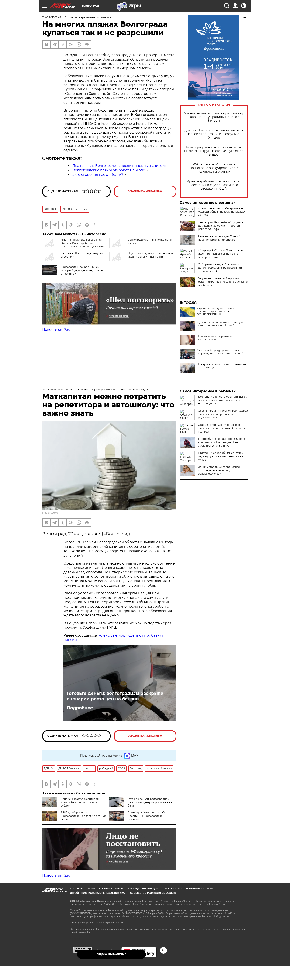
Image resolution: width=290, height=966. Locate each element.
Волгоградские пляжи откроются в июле (108, 170)
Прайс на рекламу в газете (106, 888)
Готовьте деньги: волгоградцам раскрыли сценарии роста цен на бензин (115, 696)
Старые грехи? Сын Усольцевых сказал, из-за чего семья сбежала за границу (222, 428)
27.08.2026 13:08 (52, 389)
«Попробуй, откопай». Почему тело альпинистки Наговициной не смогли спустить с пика (221, 442)
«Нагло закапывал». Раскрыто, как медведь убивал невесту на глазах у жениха (222, 212)
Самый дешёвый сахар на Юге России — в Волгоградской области (147, 816)
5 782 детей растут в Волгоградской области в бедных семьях (83, 816)
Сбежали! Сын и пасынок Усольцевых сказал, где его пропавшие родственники (223, 414)
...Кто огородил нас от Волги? (97, 175)
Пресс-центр (173, 888)
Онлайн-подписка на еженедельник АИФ (97, 893)
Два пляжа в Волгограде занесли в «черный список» (119, 166)
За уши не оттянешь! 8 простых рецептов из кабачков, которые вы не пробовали (223, 282)
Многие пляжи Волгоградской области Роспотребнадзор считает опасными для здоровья (82, 243)
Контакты (76, 888)
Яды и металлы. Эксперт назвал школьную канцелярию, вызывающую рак (219, 470)
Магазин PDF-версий (199, 888)
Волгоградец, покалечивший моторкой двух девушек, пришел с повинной (82, 270)
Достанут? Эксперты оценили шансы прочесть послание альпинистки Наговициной (222, 400)
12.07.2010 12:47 (51, 17)
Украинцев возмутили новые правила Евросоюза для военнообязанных (216, 311)
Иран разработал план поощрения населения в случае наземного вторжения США (214, 185)
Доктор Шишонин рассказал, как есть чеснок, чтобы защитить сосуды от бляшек (213, 134)
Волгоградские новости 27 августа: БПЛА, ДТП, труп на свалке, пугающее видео (214, 151)
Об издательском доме (144, 888)
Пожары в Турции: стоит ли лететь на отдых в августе (221, 366)
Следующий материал (111, 954)
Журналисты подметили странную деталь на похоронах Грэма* (220, 324)
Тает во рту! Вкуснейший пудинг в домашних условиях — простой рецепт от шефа (220, 226)
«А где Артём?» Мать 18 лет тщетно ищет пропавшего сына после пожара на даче (221, 254)
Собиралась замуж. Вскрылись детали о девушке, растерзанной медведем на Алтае (220, 268)
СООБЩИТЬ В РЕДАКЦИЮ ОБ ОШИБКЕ (153, 893)
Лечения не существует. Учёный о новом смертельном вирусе (220, 238)
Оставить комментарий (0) (145, 191)
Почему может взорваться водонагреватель (214, 338)
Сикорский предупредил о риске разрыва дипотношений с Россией (220, 352)
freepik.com (50, 512)
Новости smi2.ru (56, 330)
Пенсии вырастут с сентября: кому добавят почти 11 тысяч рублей (80, 802)
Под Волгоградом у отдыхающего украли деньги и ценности (150, 255)
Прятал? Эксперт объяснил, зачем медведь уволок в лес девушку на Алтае (220, 456)
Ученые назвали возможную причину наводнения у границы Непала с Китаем (213, 117)
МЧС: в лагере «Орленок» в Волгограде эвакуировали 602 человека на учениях (214, 168)
